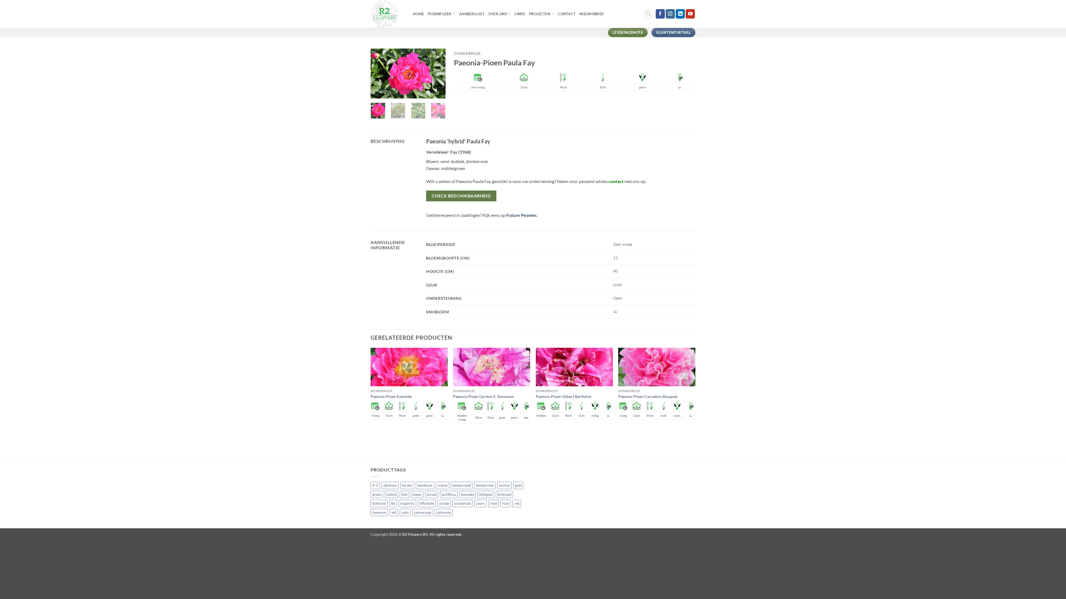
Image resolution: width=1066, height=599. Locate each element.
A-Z (375, 485)
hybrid (391, 494)
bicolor (407, 485)
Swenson (379, 512)
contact (616, 181)
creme (442, 485)
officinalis (426, 503)
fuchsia (504, 485)
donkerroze (467, 53)
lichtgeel (485, 494)
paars (480, 503)
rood (493, 503)
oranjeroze (462, 503)
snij (516, 503)
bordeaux (425, 485)
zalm (405, 512)
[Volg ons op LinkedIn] (680, 14)
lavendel (467, 494)
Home (418, 14)
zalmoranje (422, 512)
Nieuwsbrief (591, 14)
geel (518, 485)
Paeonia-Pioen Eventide (391, 396)
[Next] (437, 73)
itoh (404, 494)
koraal (432, 494)
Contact (566, 14)
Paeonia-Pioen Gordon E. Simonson (483, 396)
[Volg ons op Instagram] (670, 14)
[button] (648, 13)
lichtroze (379, 503)
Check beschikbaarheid (461, 195)
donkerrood (461, 485)
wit (393, 512)
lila (393, 503)
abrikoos (390, 485)
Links (519, 14)
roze (505, 503)
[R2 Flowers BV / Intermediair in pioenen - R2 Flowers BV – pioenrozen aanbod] (387, 14)
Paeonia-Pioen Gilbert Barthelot (563, 396)
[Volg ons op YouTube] (690, 14)
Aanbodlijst (471, 14)
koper (417, 494)
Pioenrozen (440, 14)
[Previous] (379, 73)
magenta (407, 503)
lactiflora (449, 494)
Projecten (539, 14)
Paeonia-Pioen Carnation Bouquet (647, 396)
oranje (444, 503)
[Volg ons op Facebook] (660, 14)
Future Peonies (521, 215)
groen (376, 494)
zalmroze (443, 512)
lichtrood (504, 494)
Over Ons (497, 14)
